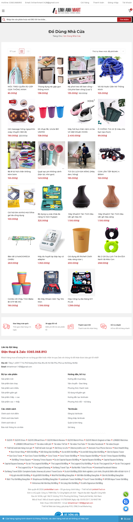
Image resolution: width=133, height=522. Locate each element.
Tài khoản (127, 2)
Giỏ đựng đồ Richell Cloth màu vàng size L (80, 258)
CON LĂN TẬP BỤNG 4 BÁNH (108, 173)
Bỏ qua (127, 518)
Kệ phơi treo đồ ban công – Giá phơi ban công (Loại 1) (80, 88)
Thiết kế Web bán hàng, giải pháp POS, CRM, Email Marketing (67, 506)
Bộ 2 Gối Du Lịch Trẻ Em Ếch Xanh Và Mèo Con (111, 258)
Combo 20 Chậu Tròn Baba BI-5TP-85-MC (20, 300)
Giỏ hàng (85, 2)
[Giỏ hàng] (129, 11)
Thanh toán (98, 2)
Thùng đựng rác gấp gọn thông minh (49, 88)
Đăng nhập (113, 2)
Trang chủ (57, 36)
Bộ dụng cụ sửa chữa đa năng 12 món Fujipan (49, 215)
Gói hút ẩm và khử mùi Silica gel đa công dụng (21, 214)
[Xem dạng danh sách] (28, 51)
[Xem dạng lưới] (21, 51)
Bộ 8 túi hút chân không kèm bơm (19, 173)
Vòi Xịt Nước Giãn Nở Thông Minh (111, 88)
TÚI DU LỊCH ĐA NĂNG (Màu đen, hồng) (81, 173)
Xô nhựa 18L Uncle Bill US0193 (48, 130)
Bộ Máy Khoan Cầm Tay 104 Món (51, 300)
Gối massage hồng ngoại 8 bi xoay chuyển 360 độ (21, 130)
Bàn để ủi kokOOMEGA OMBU (19, 258)
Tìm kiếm (124, 19)
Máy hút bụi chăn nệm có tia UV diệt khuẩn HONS (81, 130)
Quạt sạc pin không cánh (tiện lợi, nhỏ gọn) (49, 173)
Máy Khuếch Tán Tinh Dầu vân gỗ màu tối (80, 215)
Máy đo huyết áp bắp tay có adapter (51, 258)
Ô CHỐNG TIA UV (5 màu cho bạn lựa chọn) (111, 130)
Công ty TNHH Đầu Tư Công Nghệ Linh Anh (58, 493)
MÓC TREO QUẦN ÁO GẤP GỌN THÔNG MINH (20, 88)
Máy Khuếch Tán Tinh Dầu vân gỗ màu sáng (110, 215)
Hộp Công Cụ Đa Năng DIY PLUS (80, 300)
